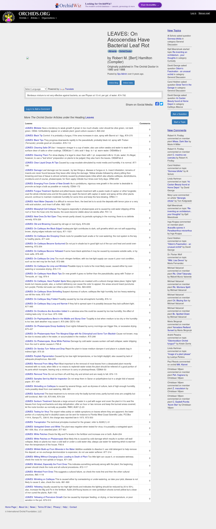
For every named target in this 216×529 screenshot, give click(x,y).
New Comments (177, 130)
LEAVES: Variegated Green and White (42, 426)
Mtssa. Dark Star (180, 141)
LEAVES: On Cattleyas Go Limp (40, 258)
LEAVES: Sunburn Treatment (38, 401)
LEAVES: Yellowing (34, 486)
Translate (69, 88)
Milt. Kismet (182, 364)
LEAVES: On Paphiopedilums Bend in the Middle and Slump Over (55, 318)
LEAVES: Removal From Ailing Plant (42, 363)
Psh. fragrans (179, 374)
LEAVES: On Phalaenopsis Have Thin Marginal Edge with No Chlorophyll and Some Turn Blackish (70, 333)
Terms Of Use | (45, 506)
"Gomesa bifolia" (175, 171)
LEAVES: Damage (33, 170)
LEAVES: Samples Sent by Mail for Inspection (46, 378)
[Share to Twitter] (161, 104)
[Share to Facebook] (157, 104)
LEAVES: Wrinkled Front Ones (39, 471)
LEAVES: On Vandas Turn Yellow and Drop (45, 348)
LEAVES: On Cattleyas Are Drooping (42, 235)
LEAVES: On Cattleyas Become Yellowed (44, 250)
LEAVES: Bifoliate (33, 127)
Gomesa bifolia (174, 38)
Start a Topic (180, 121)
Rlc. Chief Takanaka (182, 273)
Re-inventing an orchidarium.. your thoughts (177, 54)
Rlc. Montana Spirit (181, 287)
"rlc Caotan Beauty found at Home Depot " (179, 184)
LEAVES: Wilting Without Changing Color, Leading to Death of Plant (56, 456)
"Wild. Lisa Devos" (176, 260)
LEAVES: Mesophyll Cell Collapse (40, 208)
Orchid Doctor (125, 51)
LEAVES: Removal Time (36, 374)
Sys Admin (122, 73)
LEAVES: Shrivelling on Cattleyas (40, 386)
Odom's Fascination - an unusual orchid (179, 71)
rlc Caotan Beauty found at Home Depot (178, 101)
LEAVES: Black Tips (34, 140)
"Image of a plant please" (179, 354)
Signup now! (204, 13)
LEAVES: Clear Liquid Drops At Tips (41, 162)
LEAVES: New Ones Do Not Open (40, 216)
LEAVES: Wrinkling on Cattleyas (40, 479)
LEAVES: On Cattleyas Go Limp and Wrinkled (46, 265)
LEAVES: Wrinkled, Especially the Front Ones (46, 464)
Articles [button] (34, 17)
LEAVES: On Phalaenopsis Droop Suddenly (45, 326)
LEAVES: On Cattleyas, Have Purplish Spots (45, 281)
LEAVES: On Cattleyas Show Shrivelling (43, 291)
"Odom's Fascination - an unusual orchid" (179, 245)
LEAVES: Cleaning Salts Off (38, 147)
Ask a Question (180, 113)
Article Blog (113, 82)
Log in (193, 13)
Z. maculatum (179, 388)
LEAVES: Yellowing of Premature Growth (44, 497)
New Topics (174, 30)
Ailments (112, 51)
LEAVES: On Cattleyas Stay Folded (41, 298)
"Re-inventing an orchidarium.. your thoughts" (180, 211)
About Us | (24, 506)
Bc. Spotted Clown (181, 313)
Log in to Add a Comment (38, 108)
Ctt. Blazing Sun (180, 300)
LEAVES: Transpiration (35, 422)
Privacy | (57, 506)
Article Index (128, 82)
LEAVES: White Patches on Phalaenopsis (44, 438)
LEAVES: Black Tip (33, 135)
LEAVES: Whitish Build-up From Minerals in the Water (50, 449)
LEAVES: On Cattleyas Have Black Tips (43, 273)
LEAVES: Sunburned (34, 393)
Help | (65, 506)
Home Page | (11, 506)
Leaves (89, 117)
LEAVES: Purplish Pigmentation (39, 356)
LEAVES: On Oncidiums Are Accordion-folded (46, 311)
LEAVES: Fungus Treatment (38, 190)
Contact (73, 506)
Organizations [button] (48, 17)
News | (33, 506)
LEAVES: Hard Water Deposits (39, 201)
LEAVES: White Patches (36, 434)
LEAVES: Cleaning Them (36, 155)
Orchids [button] (23, 17)
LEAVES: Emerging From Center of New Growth (47, 183)
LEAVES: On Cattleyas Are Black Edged (43, 228)
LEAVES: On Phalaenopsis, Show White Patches (47, 341)
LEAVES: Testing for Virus (37, 411)
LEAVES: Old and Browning (38, 223)
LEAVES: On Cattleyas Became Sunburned (45, 243)
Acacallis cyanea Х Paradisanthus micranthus (180, 229)
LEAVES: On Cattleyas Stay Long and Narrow (46, 303)
